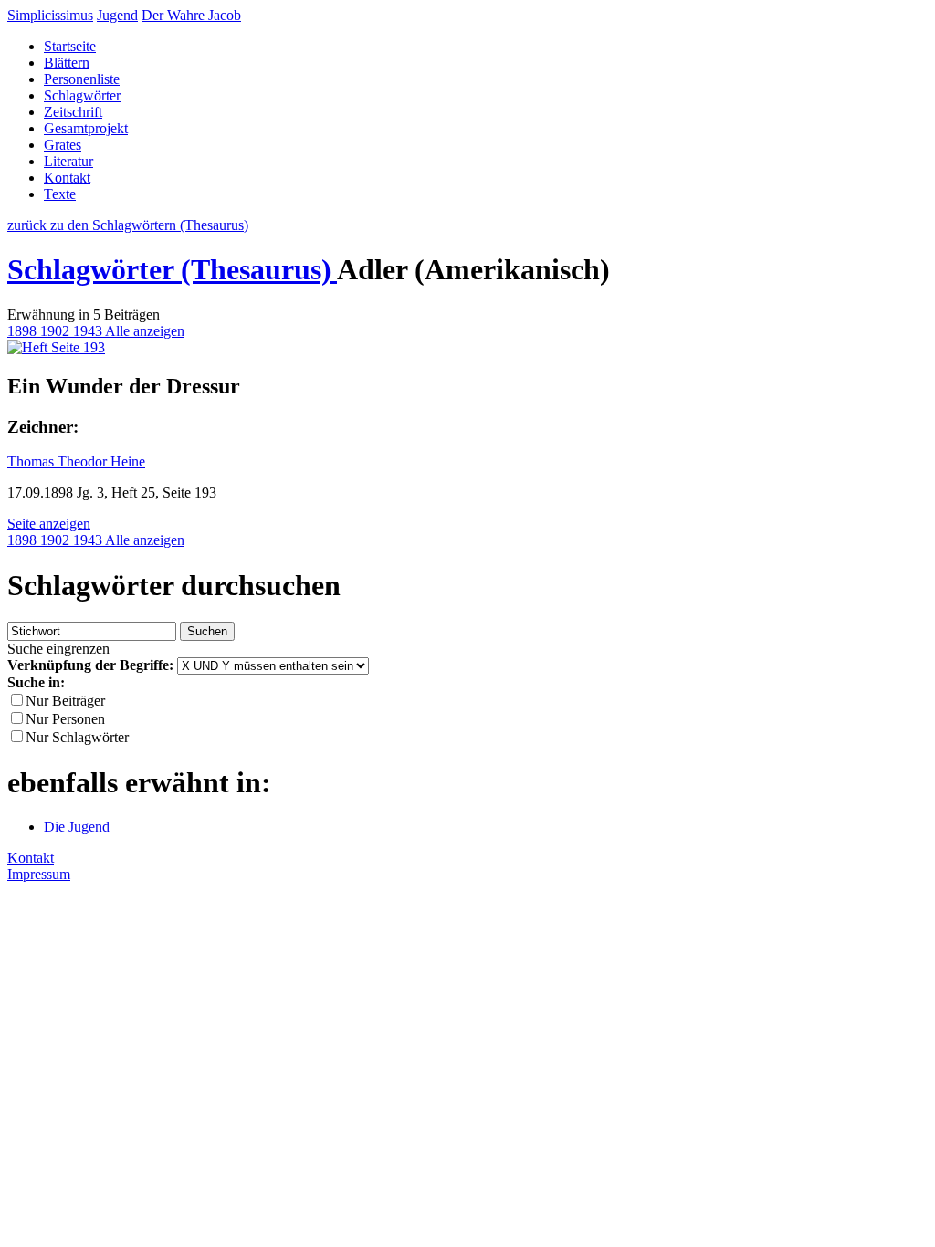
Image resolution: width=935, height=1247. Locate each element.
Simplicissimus (50, 15)
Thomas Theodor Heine (76, 461)
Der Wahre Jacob (191, 15)
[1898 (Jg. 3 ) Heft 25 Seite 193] (56, 347)
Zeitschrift (73, 112)
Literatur (68, 161)
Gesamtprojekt (86, 128)
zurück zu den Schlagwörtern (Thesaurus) (127, 225)
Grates (62, 144)
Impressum (38, 874)
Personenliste (82, 79)
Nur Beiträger (65, 700)
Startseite (70, 46)
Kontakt (67, 177)
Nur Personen (65, 719)
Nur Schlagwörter (77, 737)
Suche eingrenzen (58, 648)
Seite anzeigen (48, 523)
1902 (56, 331)
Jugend (117, 15)
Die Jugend (77, 826)
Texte (60, 194)
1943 (89, 331)
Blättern (66, 62)
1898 (23, 331)
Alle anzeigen (144, 331)
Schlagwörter (82, 95)
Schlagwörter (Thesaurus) (172, 269)
